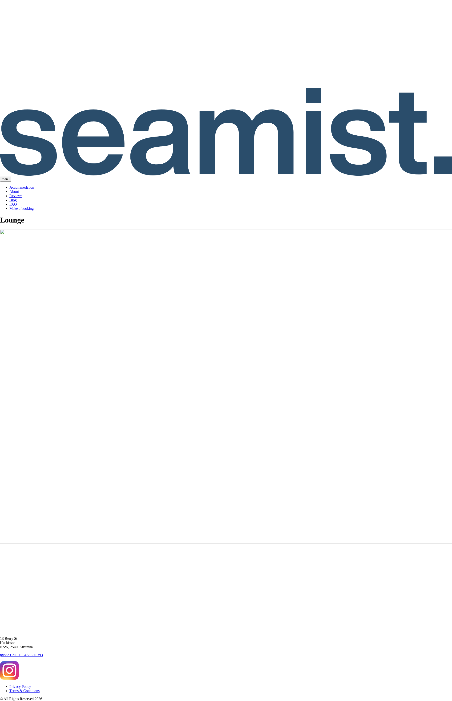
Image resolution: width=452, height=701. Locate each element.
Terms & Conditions (24, 691)
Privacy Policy (20, 687)
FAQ (13, 204)
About (14, 192)
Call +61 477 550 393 (21, 655)
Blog (13, 200)
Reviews (15, 196)
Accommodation (21, 187)
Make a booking (21, 209)
